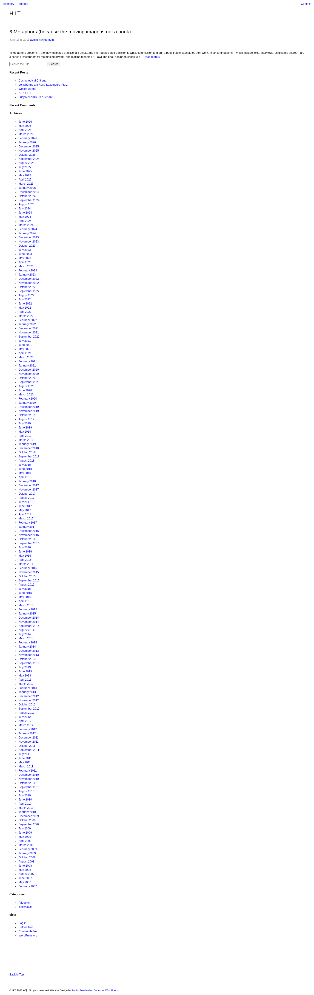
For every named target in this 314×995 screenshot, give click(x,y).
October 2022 (27, 287)
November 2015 (29, 572)
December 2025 (29, 146)
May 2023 (25, 258)
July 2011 (25, 754)
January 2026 (27, 142)
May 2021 (25, 349)
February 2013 (28, 688)
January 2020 (27, 402)
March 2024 (26, 225)
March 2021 (26, 357)
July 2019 (25, 423)
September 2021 (29, 336)
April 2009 (25, 841)
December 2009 (29, 816)
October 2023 (27, 245)
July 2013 (25, 667)
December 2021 (29, 328)
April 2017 (25, 514)
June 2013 (25, 671)
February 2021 (28, 361)
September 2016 (29, 543)
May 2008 (25, 869)
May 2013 (25, 675)
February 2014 (28, 642)
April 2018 (25, 477)
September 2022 (29, 291)
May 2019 (25, 431)
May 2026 (25, 125)
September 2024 (29, 200)
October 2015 (27, 576)
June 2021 (25, 345)
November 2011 (29, 741)
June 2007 (25, 878)
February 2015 (28, 609)
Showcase (25, 906)
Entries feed (26, 927)
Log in (22, 923)
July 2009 (25, 828)
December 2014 (29, 617)
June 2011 (25, 758)
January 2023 (27, 274)
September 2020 (29, 382)
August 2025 (26, 163)
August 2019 (26, 419)
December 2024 (29, 192)
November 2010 (29, 779)
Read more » (152, 57)
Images (23, 4)
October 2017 (27, 493)
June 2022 (25, 303)
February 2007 (28, 886)
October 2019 (27, 415)
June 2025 (25, 171)
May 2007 (25, 882)
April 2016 (25, 559)
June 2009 (25, 832)
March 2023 (26, 266)
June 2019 (25, 427)
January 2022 (27, 324)
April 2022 (25, 311)
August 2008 (26, 861)
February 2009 (28, 849)
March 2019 (26, 440)
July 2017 (25, 502)
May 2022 (25, 307)
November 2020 (29, 373)
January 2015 (27, 613)
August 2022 (26, 295)
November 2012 (29, 700)
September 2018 (29, 456)
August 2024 (26, 204)
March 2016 (26, 564)
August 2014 (26, 630)
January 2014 (27, 646)
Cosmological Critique (32, 80)
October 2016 (27, 539)
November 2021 (29, 332)
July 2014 (25, 634)
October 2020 (27, 378)
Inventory (8, 4)
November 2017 (29, 489)
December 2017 (29, 485)
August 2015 (26, 584)
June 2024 (25, 212)
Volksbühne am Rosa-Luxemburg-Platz (43, 84)
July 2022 (25, 299)
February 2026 (28, 138)
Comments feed (28, 931)
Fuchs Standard (81, 990)
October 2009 (27, 820)
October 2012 (27, 704)
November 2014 (29, 621)
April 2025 (25, 179)
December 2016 (29, 531)
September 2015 (29, 580)
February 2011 (28, 770)
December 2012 (29, 696)
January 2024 (27, 233)
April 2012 (25, 721)
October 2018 (27, 452)
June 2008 (25, 865)
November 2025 (29, 150)
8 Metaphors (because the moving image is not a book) (70, 31)
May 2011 (25, 762)
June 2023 (25, 254)
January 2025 (27, 187)
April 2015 (25, 601)
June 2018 (25, 469)
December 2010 (29, 774)
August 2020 (26, 386)
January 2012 (27, 733)
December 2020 (29, 369)
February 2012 (28, 729)
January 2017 (27, 526)
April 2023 (25, 262)
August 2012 (26, 712)
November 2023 (29, 241)
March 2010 (26, 807)
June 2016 (25, 551)
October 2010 (27, 783)
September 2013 (29, 663)
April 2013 (25, 679)
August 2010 (26, 791)
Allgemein (47, 39)
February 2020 (28, 398)
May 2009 (25, 836)
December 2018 (29, 448)
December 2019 (29, 407)
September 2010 (29, 787)
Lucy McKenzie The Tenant (35, 97)
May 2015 (25, 597)
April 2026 (25, 130)
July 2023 (25, 249)
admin (34, 39)
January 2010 (27, 812)
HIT (15, 13)
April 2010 (25, 803)
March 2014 (26, 638)
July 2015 (25, 588)
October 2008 (27, 857)
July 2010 (25, 795)
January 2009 (27, 853)
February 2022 (28, 320)
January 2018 (27, 481)
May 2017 (25, 510)
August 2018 (26, 460)
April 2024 (25, 221)
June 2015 (25, 593)
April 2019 (25, 435)
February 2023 (28, 270)
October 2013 (27, 659)
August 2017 (26, 497)
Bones (97, 990)
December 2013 (29, 650)
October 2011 (27, 745)
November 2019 (29, 411)
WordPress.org (28, 935)
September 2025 (29, 159)
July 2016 (25, 547)
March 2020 (26, 394)
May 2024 (25, 216)
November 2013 (29, 655)
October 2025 (27, 154)
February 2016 (28, 568)
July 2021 (25, 340)
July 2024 (25, 208)
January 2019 (27, 444)
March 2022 (26, 316)
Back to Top (16, 974)
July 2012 (25, 717)
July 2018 (25, 464)
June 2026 (25, 121)
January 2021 (27, 365)
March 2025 (26, 183)
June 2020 (25, 390)
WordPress (111, 990)
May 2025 (25, 175)
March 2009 (26, 845)
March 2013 (26, 683)
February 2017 (28, 522)
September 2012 (29, 708)
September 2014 (29, 626)
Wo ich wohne (27, 88)
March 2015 (26, 605)
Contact (306, 4)
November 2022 (29, 283)
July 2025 (25, 167)
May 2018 (25, 473)
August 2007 (26, 874)
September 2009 (29, 824)
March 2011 (26, 766)
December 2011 (29, 737)
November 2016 (29, 535)
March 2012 (26, 725)
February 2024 (28, 229)
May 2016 (25, 555)
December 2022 (29, 278)
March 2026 (26, 134)
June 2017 (25, 506)
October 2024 (27, 196)
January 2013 (27, 692)
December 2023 (29, 237)
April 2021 (25, 353)
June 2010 (25, 799)
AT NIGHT (25, 93)
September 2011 (29, 750)
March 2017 (26, 518)
